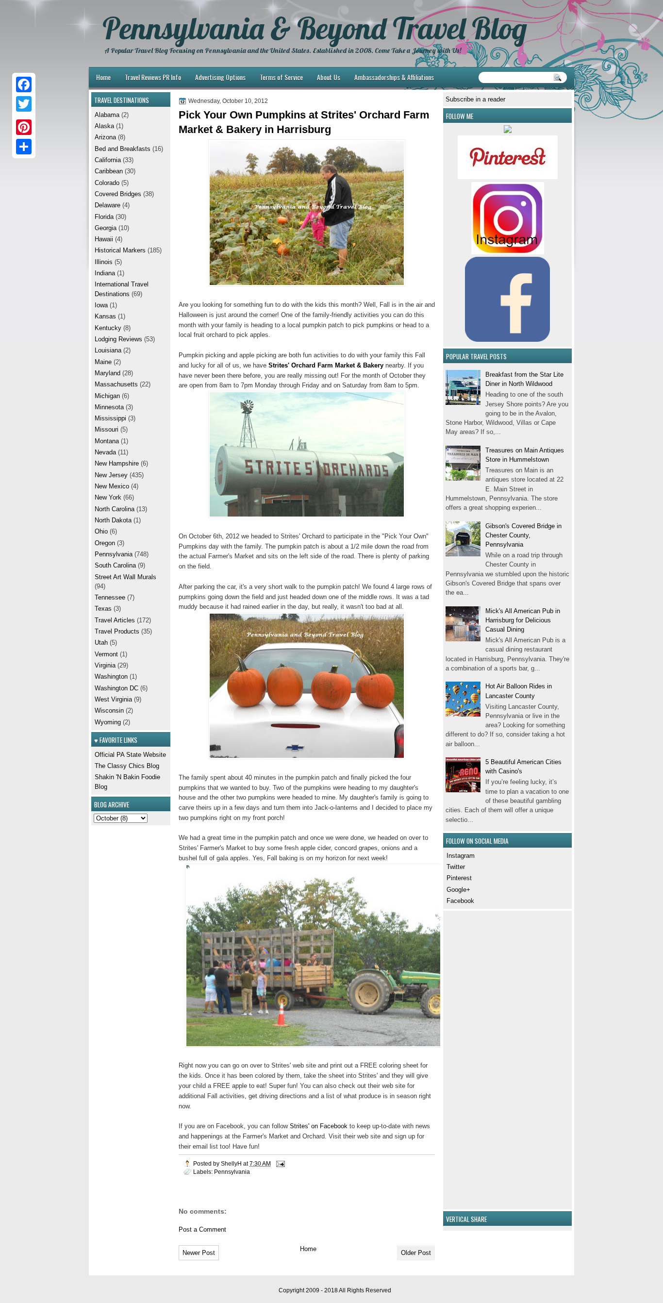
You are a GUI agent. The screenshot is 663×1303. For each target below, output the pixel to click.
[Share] (23, 146)
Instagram (461, 855)
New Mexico (112, 486)
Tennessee (110, 597)
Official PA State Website (130, 754)
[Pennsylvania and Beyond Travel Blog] (508, 177)
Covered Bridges (118, 194)
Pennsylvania (232, 1172)
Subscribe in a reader (475, 99)
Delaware (107, 205)
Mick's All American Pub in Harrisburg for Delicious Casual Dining (522, 620)
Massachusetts (116, 384)
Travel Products (117, 631)
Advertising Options (220, 77)
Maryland (107, 373)
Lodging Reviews (118, 339)
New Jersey (111, 475)
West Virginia (113, 699)
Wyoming (108, 722)
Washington (111, 676)
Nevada (105, 452)
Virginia (105, 665)
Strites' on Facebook (319, 1126)
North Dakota (113, 520)
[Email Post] (279, 1163)
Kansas (105, 316)
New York (108, 497)
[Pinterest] (23, 127)
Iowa (101, 305)
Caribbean (109, 171)
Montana (107, 441)
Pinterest (459, 878)
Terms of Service (281, 77)
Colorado (107, 182)
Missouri (106, 429)
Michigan (107, 396)
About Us (328, 77)
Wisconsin (109, 710)
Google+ (458, 889)
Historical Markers (120, 250)
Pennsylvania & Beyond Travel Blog (314, 28)
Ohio (101, 531)
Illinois (104, 262)
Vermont (106, 654)
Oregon (105, 543)
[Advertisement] (475, 1058)
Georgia (105, 228)
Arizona (105, 137)
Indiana (105, 273)
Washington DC (116, 688)
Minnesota (109, 407)
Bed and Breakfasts (122, 148)
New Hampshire (117, 463)
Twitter (456, 866)
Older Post (416, 1252)
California (108, 160)
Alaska (104, 126)
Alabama (107, 114)
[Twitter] (23, 104)
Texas (103, 608)
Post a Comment (202, 1229)
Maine (103, 362)
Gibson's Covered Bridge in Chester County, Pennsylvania (523, 535)
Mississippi (110, 418)
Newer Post (198, 1252)
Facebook (460, 900)
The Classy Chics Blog (127, 765)
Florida (104, 216)
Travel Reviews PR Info (153, 77)
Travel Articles (115, 620)
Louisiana (108, 350)
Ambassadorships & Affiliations (394, 77)
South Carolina (115, 565)
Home (103, 77)
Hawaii (104, 239)
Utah (101, 642)
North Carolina (114, 509)
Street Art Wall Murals (125, 577)
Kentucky (108, 328)
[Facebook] (23, 84)
